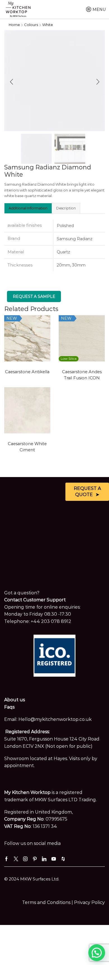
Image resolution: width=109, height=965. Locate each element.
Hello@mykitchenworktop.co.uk (55, 719)
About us (14, 699)
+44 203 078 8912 (51, 621)
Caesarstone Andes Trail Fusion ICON (82, 374)
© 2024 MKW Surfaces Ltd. (31, 879)
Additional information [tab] (28, 208)
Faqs (9, 707)
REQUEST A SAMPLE (34, 296)
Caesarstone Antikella (27, 371)
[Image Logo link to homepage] (18, 8)
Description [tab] (66, 208)
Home (14, 24)
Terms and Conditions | (48, 902)
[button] (11, 82)
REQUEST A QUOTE (87, 491)
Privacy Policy (89, 902)
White (47, 24)
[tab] (28, 208)
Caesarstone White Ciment (27, 446)
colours (31, 24)
